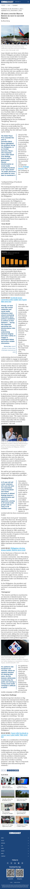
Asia (9, 5)
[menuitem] (17, 1)
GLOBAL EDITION (17, 882)
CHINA (11, 882)
